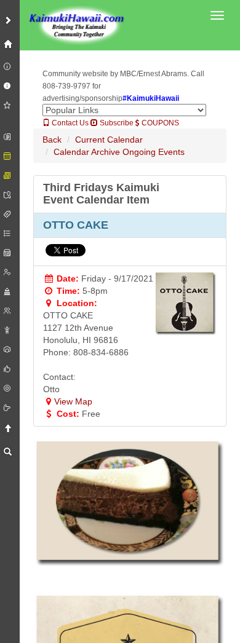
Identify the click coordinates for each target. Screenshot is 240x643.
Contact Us (69, 123)
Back (52, 139)
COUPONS (159, 123)
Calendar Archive (87, 152)
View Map (73, 401)
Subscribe (116, 123)
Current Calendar (109, 139)
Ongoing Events (153, 152)
